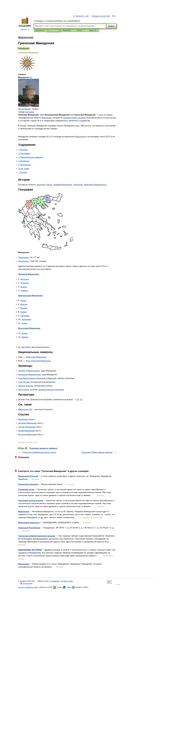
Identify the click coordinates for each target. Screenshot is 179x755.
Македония (23, 511)
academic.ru (25, 29)
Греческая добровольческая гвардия (36, 536)
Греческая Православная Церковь (97, 452)
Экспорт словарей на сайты (28, 587)
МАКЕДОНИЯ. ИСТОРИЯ (30, 550)
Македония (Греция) (28, 476)
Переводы (67, 30)
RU (113, 16)
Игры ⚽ (92, 30)
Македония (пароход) (28, 522)
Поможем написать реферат (43, 448)
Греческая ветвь (26, 489)
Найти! (111, 26)
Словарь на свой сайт (100, 16)
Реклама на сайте (66, 581)
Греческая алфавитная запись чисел (39, 452)
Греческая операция (28, 484)
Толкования (53, 30)
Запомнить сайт (82, 16)
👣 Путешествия (26, 583)
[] (31, 77)
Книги (79, 30)
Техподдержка (55, 581)
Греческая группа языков (30, 500)
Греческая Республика (29, 528)
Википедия (40, 30)
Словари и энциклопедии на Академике (57, 21)
